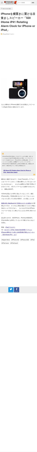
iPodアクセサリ (10, 227)
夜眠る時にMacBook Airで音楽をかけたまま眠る (16, 203)
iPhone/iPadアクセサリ (8, 34)
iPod (32, 240)
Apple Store (6, 240)
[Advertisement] (18, 56)
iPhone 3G (15, 240)
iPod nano (5, 243)
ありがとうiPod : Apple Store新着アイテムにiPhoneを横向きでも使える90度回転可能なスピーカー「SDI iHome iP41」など (18, 232)
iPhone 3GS (25, 240)
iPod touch (14, 243)
